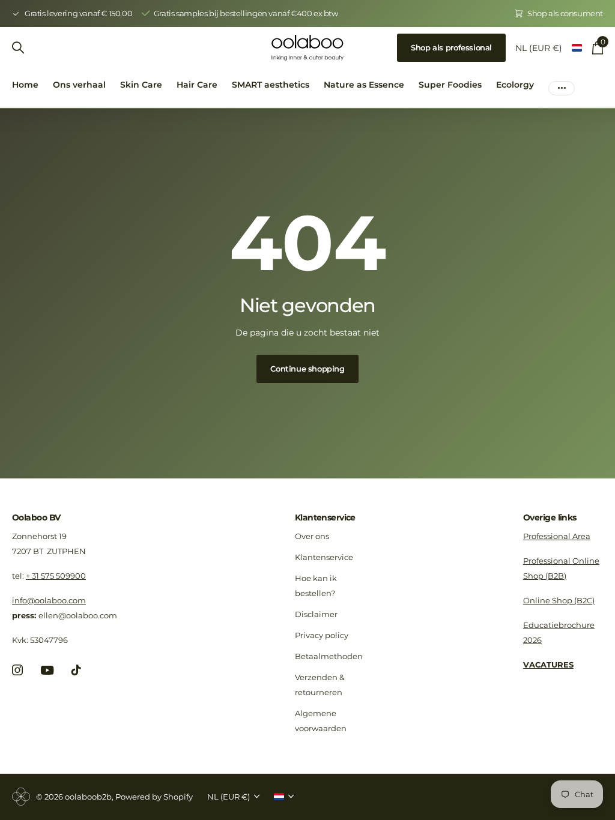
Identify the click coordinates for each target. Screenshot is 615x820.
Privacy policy (321, 635)
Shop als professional (451, 47)
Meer (561, 84)
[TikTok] (76, 670)
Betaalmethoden (329, 656)
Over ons (312, 536)
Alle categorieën (141, 91)
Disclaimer (316, 614)
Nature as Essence (364, 84)
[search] (18, 47)
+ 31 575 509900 (56, 575)
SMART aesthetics (270, 84)
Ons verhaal (79, 84)
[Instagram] (17, 670)
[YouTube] (47, 670)
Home (25, 84)
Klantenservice (325, 517)
